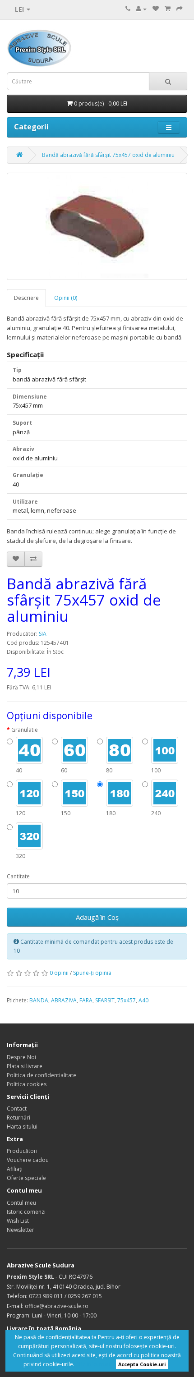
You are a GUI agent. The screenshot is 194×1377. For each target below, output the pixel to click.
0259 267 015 (85, 1296)
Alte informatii (94, 1364)
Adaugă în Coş (97, 917)
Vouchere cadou (28, 1160)
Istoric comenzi (26, 1212)
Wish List (18, 1221)
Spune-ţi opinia (92, 973)
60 (64, 770)
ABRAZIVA (64, 1000)
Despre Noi (21, 1057)
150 (65, 813)
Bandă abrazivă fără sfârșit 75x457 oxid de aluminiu (108, 155)
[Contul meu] (141, 9)
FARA (85, 1000)
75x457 (126, 1000)
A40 (143, 1000)
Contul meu (21, 1203)
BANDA (38, 1000)
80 (109, 770)
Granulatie (24, 730)
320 (20, 856)
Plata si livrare (24, 1066)
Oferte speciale (26, 1178)
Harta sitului (22, 1126)
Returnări (18, 1117)
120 (20, 813)
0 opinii (59, 973)
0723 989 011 (46, 1296)
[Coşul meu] (168, 9)
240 (156, 813)
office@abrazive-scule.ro (56, 1306)
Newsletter (20, 1230)
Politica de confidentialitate (41, 1075)
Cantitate (18, 876)
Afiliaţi (15, 1169)
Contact (17, 1108)
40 (19, 770)
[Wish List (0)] (155, 9)
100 (156, 770)
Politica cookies (26, 1084)
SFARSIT (105, 1000)
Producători (22, 1151)
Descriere (26, 298)
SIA (42, 634)
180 (110, 813)
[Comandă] (179, 9)
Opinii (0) (65, 298)
